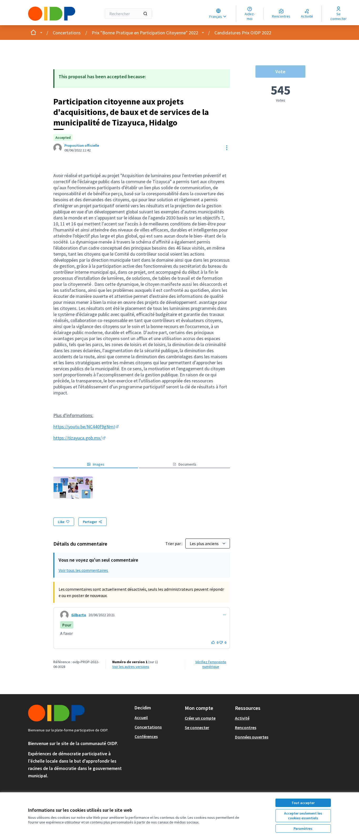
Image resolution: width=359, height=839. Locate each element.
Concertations (67, 33)
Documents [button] (187, 464)
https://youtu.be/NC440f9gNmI (86, 427)
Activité (242, 718)
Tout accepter (303, 802)
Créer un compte (200, 718)
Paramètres (303, 828)
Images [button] (98, 464)
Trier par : (174, 543)
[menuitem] (158, 717)
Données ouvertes (251, 737)
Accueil (141, 717)
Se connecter (197, 727)
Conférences (146, 736)
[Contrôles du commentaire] (224, 615)
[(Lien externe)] (73, 488)
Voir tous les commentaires (83, 570)
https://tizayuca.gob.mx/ (79, 438)
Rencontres (245, 727)
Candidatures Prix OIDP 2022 (242, 33)
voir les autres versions (130, 666)
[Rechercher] (145, 14)
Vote (280, 71)
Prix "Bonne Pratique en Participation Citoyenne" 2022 (145, 33)
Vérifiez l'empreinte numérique (210, 664)
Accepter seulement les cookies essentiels (303, 815)
